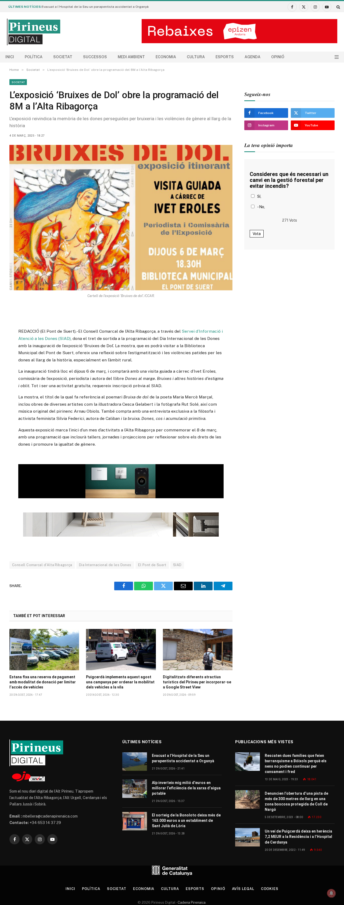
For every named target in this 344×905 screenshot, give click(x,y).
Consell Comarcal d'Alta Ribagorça (42, 565)
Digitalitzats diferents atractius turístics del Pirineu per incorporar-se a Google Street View (197, 682)
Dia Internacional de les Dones (105, 565)
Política (33, 57)
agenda (252, 57)
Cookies (269, 889)
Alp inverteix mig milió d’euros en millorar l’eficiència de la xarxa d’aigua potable (186, 788)
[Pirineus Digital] (33, 32)
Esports (225, 57)
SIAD (177, 565)
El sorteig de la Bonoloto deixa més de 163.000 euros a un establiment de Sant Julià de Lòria (186, 820)
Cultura (196, 57)
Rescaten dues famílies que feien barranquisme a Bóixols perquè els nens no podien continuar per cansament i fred (296, 763)
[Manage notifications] (331, 893)
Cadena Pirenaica (191, 902)
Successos (95, 57)
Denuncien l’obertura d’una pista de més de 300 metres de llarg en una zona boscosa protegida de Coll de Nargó (296, 801)
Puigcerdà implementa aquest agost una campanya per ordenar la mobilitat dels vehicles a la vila (120, 682)
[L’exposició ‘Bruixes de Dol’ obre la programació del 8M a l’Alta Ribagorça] (120, 217)
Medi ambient (131, 57)
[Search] (337, 7)
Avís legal (243, 889)
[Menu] (337, 57)
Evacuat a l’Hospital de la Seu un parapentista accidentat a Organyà (95, 7)
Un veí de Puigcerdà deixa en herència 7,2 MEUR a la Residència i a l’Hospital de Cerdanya (298, 836)
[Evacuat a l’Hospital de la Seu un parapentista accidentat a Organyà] (134, 761)
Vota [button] (257, 234)
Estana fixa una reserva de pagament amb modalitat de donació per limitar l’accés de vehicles (42, 682)
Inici (9, 57)
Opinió (277, 57)
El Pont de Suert (152, 565)
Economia (166, 57)
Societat (62, 57)
